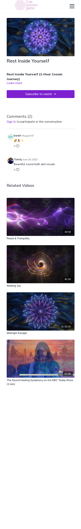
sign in (11, 122)
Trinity (18, 159)
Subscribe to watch (38, 94)
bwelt (17, 135)
